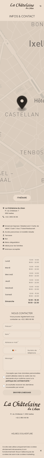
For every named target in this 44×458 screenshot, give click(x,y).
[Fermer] (41, 450)
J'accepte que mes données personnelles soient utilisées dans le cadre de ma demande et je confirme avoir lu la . (23, 377)
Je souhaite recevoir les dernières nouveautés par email (19, 386)
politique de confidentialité (17, 381)
